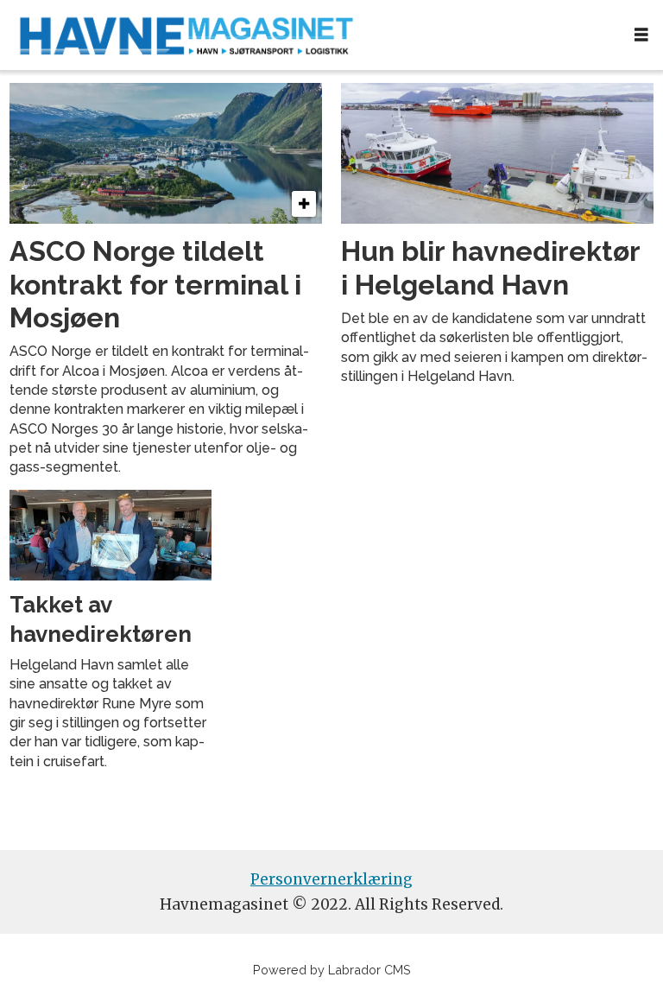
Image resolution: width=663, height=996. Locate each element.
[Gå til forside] (310, 35)
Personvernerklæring (331, 879)
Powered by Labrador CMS (332, 969)
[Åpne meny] (641, 35)
